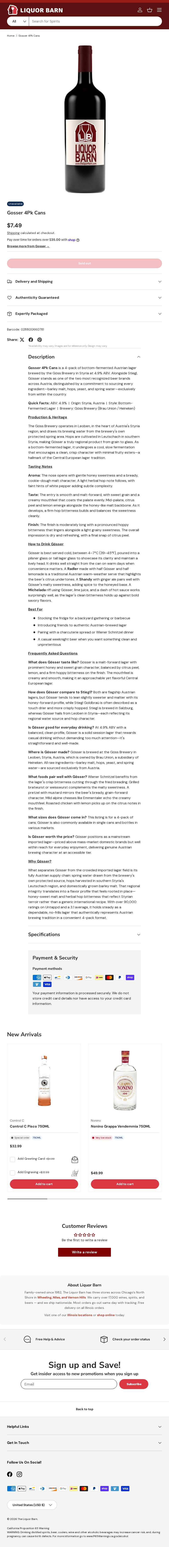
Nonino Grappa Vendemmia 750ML (121, 1126)
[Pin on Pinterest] (39, 339)
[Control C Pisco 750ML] (44, 1080)
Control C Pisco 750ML (30, 1126)
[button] (149, 10)
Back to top (84, 1409)
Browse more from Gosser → (28, 246)
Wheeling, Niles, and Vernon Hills (61, 1297)
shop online (106, 1315)
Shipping (13, 233)
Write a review (84, 1252)
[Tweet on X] (22, 339)
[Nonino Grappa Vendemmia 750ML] (125, 1080)
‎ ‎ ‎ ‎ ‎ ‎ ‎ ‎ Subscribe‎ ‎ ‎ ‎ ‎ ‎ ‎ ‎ (133, 1384)
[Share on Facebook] (30, 339)
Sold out (84, 263)
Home (10, 35)
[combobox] (84, 21)
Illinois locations (79, 1315)
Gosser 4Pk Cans (29, 35)
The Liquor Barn (27, 1519)
